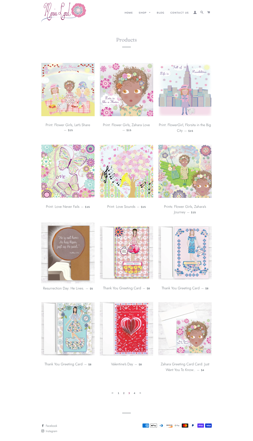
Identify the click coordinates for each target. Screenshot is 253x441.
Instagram (51, 431)
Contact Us (179, 12)
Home (129, 12)
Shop (143, 12)
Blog (160, 12)
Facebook (51, 426)
